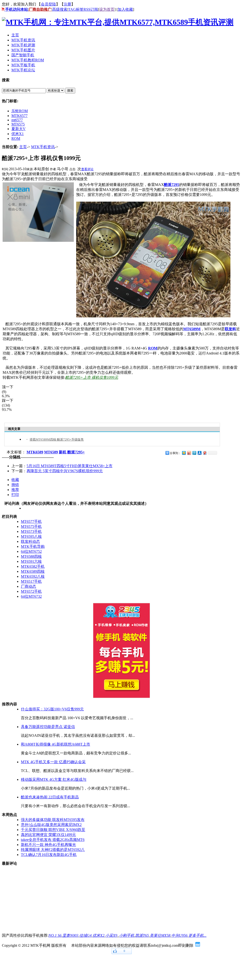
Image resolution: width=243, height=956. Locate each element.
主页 (23, 147)
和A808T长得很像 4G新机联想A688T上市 (55, 744)
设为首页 (106, 9)
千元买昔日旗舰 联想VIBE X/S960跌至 (53, 830)
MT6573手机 (31, 531)
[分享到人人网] (199, 453)
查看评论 (87, 169)
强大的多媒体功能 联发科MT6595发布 (52, 820)
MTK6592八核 (33, 576)
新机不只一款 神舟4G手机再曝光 (48, 845)
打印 (15, 495)
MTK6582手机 (33, 566)
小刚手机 (126, 935)
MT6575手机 (31, 526)
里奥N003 (70, 935)
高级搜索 (59, 9)
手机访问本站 (16, 9)
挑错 (15, 485)
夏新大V (18, 129)
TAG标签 (76, 9)
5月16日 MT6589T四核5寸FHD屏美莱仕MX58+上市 (69, 466)
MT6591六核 (31, 561)
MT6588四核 (31, 556)
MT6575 (18, 124)
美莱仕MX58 (160, 935)
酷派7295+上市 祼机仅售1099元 (91, 377)
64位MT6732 (31, 596)
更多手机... (197, 935)
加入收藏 (125, 9)
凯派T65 (142, 935)
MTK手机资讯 (43, 147)
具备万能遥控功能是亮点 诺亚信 (48, 727)
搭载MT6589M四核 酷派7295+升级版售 (57, 439)
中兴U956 (179, 935)
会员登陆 (48, 4)
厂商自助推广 (40, 9)
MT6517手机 (31, 581)
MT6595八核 (31, 536)
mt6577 (17, 120)
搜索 (70, 90)
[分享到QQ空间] (183, 453)
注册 (67, 4)
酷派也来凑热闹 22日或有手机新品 (50, 797)
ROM (15, 138)
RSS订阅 (91, 9)
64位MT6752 (31, 551)
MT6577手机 (31, 521)
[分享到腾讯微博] (194, 453)
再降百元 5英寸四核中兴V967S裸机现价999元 (65, 471)
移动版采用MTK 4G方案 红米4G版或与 (53, 779)
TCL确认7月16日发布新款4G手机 (49, 855)
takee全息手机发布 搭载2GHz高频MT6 (52, 840)
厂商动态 (28, 586)
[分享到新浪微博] (189, 453)
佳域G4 (85, 935)
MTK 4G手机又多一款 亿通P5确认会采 (53, 762)
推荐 (15, 490)
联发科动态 (30, 541)
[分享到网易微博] (204, 453)
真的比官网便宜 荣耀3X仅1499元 (48, 835)
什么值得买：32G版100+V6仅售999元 (52, 709)
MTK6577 (19, 116)
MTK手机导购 (33, 546)
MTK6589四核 (33, 571)
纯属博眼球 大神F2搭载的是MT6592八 (53, 850)
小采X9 (111, 935)
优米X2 (98, 935)
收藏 (15, 480)
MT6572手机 (31, 591)
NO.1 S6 (54, 935)
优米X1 (17, 134)
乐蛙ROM (19, 111)
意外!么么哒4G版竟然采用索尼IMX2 (51, 825)
